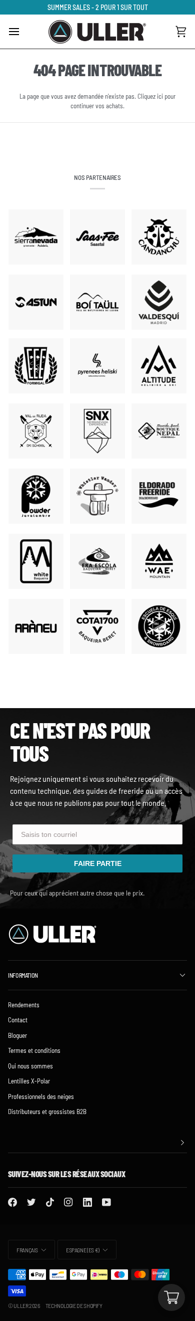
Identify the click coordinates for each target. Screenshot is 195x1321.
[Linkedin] (87, 1202)
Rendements (24, 1005)
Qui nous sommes (30, 1066)
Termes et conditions (34, 1050)
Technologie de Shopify (74, 1305)
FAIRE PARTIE (98, 863)
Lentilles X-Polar (29, 1081)
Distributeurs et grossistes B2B (47, 1112)
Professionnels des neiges (41, 1096)
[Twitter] (31, 1202)
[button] (97, 1143)
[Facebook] (12, 1202)
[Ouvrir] (23, 32)
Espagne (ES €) (83, 1249)
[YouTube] (106, 1202)
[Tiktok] (50, 1202)
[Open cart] (171, 1297)
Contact (18, 1020)
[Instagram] (68, 1202)
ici (160, 96)
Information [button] (23, 975)
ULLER (21, 1305)
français (27, 1249)
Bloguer (17, 1035)
